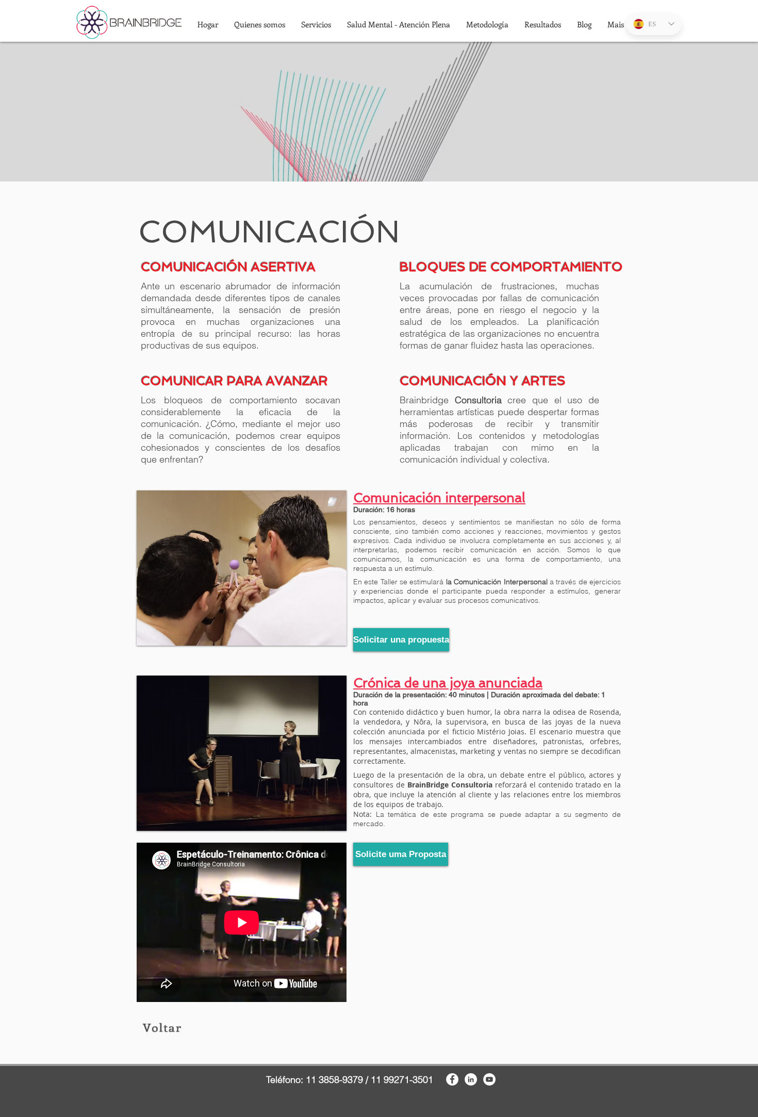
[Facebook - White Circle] (452, 1079)
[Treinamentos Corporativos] (162, 1027)
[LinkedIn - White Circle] (471, 1079)
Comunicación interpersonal (439, 497)
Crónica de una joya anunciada (447, 683)
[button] (259, 24)
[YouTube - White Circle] (489, 1079)
